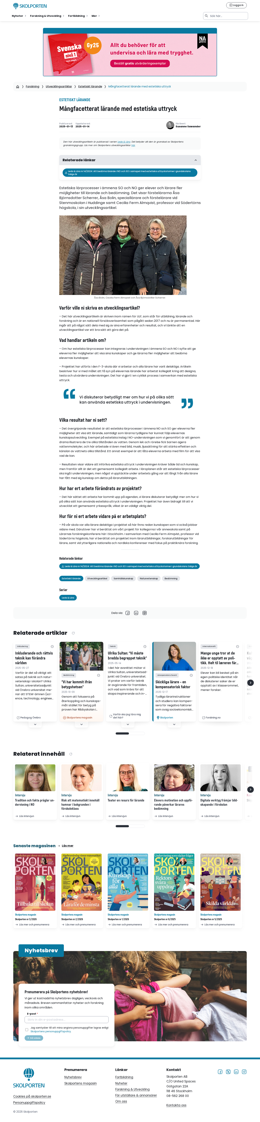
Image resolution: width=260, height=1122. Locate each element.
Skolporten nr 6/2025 (165, 919)
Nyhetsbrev (73, 1077)
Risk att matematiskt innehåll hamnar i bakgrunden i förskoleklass (80, 804)
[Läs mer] (81, 656)
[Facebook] (127, 613)
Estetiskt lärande (90, 86)
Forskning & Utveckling (132, 1089)
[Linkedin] (136, 613)
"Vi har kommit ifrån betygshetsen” (77, 684)
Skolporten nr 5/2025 (211, 919)
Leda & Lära (124, 141)
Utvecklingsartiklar (59, 86)
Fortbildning (124, 1077)
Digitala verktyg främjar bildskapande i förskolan (219, 802)
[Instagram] (244, 1071)
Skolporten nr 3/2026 (26, 919)
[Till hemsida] (29, 1078)
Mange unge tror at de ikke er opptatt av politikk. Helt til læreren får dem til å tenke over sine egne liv (219, 658)
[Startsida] (17, 86)
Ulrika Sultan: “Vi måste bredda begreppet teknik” (127, 656)
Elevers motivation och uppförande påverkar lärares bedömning (173, 804)
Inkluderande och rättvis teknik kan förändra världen (34, 658)
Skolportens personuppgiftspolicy (51, 1031)
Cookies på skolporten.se (32, 1096)
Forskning (32, 86)
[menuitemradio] (19, 16)
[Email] (144, 613)
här (133, 145)
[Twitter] (228, 1071)
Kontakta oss (176, 1105)
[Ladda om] (73, 633)
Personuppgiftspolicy (29, 1102)
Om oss (121, 1101)
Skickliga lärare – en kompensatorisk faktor (172, 684)
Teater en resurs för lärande (126, 800)
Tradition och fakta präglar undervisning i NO (34, 802)
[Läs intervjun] (35, 777)
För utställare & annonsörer (136, 1095)
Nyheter (121, 1083)
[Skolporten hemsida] (30, 6)
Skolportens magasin (80, 1083)
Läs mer (67, 846)
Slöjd (250, 800)
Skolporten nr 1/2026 (118, 919)
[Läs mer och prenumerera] (35, 882)
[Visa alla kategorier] (52, 646)
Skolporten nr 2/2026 (72, 919)
